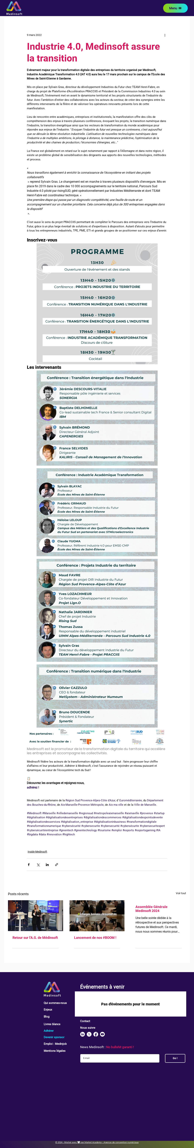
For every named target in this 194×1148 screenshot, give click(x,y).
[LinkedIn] (82, 1034)
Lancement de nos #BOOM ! (95, 938)
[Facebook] (95, 1034)
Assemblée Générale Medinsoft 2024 (151, 909)
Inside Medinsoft (37, 851)
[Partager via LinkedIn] (47, 864)
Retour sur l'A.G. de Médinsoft (35, 938)
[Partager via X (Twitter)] (38, 864)
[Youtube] (102, 1034)
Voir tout (181, 893)
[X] (89, 1034)
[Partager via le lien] (56, 864)
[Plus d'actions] (165, 35)
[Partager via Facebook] (29, 864)
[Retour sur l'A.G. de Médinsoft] (35, 915)
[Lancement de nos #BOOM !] (97, 915)
